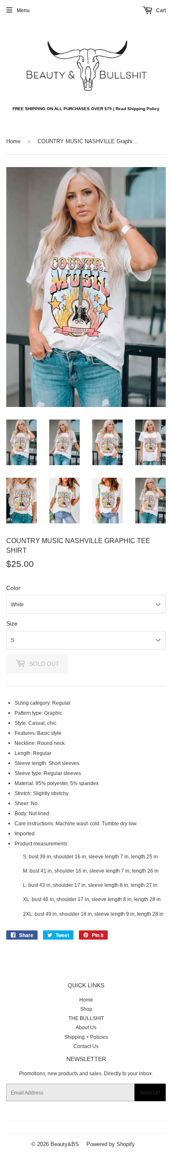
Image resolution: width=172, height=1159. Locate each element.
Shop (86, 1009)
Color (13, 588)
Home (13, 141)
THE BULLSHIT (86, 1018)
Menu (23, 10)
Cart (160, 10)
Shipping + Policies (86, 1037)
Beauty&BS (65, 1144)
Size (12, 623)
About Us (86, 1027)
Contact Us (86, 1046)
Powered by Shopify (110, 1144)
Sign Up (150, 1092)
